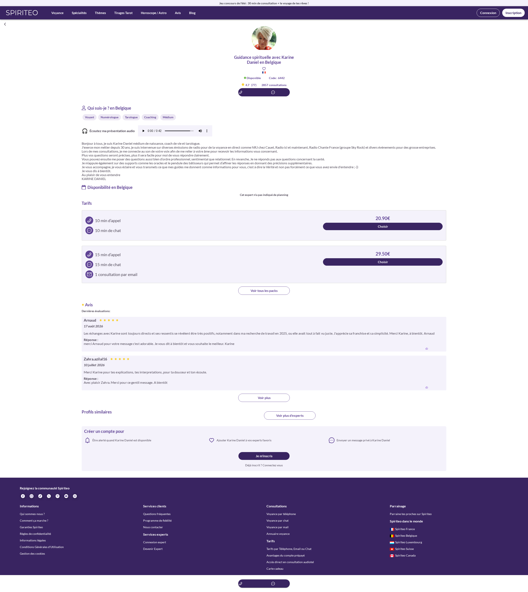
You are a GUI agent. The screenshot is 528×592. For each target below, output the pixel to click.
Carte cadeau (274, 568)
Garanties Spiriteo (31, 527)
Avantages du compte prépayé (285, 555)
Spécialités (79, 13)
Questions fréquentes (157, 514)
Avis (178, 13)
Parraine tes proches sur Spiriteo (411, 514)
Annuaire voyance (278, 533)
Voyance (57, 13)
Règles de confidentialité (35, 533)
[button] (21, 13)
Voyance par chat (277, 520)
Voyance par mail (277, 527)
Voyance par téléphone (281, 514)
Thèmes (100, 13)
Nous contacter (153, 527)
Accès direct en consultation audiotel (290, 562)
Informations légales (33, 540)
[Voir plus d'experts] (238, 417)
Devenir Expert (153, 549)
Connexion (488, 13)
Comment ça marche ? (34, 520)
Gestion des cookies (32, 553)
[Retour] (5, 24)
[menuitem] (74, 496)
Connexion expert (154, 542)
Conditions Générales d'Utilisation (42, 547)
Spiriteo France (405, 529)
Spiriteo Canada (405, 555)
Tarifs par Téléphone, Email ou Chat (288, 549)
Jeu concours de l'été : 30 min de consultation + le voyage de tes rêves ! (264, 3)
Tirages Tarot (123, 13)
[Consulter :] (264, 92)
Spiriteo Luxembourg (408, 542)
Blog (192, 13)
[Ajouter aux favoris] (264, 69)
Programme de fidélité (157, 520)
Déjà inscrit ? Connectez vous (264, 465)
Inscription (513, 13)
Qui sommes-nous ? (32, 514)
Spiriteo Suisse (404, 549)
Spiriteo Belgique (406, 535)
